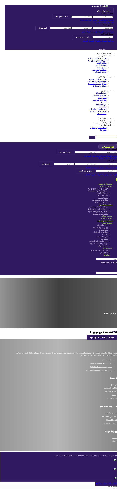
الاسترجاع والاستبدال (109, 416)
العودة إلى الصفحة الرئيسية (102, 337)
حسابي (114, 438)
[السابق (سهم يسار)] (116, 488)
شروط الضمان (111, 420)
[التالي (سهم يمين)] (114, 488)
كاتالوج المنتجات (110, 388)
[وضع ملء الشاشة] (114, 486)
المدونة (114, 395)
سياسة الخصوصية (109, 423)
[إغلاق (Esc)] (109, 486)
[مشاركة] (111, 486)
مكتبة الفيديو (112, 398)
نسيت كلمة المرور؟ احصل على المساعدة (97, 20)
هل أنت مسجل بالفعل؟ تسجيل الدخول (98, 31)
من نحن (114, 384)
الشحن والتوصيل (110, 413)
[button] (92, 137)
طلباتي (114, 441)
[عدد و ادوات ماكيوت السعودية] (100, 6)
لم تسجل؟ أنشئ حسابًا (104, 22)
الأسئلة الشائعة (111, 391)
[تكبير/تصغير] (116, 486)
